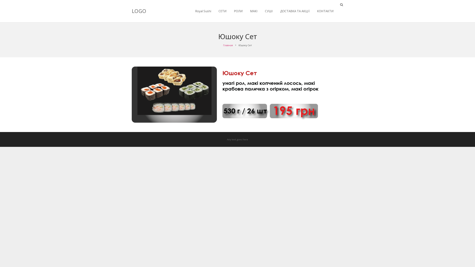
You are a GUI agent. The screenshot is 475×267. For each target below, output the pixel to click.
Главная (228, 45)
